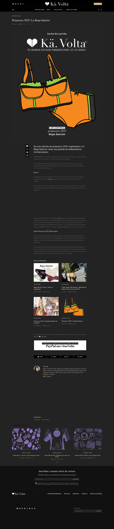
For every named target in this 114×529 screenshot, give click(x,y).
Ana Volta (14, 24)
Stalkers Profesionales (54, 493)
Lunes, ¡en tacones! (71, 9)
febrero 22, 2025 (72, 291)
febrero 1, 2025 (22, 24)
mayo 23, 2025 (46, 291)
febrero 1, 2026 (91, 457)
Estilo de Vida (58, 9)
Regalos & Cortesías (96, 493)
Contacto (84, 493)
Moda (48, 9)
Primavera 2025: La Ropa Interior (72, 321)
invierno (50, 179)
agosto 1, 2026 (29, 457)
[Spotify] (30, 508)
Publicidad (76, 493)
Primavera (37, 419)
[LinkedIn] (32, 508)
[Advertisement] (60, 204)
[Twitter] (23, 4)
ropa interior (45, 419)
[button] (101, 9)
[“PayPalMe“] (60, 345)
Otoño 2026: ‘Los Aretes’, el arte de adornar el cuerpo (26, 455)
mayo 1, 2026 (60, 459)
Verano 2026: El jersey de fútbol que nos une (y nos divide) (57, 456)
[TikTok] (18, 4)
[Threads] (35, 508)
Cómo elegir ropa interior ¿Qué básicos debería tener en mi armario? (74, 288)
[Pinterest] (20, 4)
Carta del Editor (39, 9)
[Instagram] (16, 4)
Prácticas (67, 493)
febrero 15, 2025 (46, 325)
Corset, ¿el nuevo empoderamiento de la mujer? (45, 322)
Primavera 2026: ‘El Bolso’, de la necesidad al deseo (88, 455)
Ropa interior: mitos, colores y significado (43, 288)
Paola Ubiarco (37, 325)
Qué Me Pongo (37, 284)
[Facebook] (13, 4)
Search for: (77, 508)
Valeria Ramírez (37, 291)
